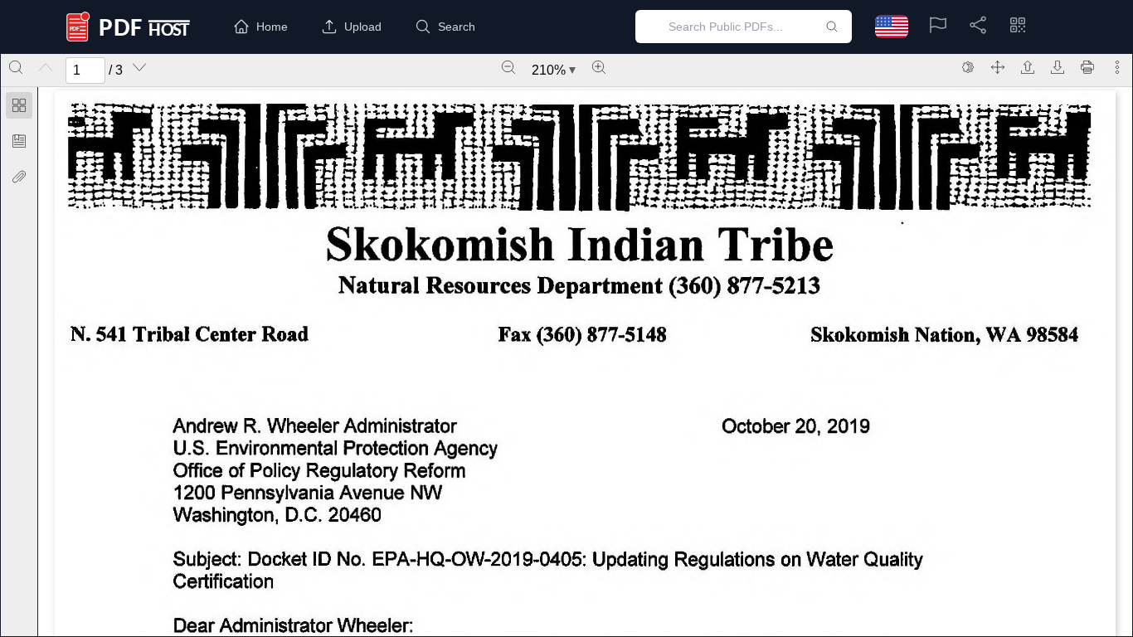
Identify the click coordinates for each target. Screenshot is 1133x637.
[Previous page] (45, 67)
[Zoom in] (599, 67)
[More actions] (1117, 67)
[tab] (19, 108)
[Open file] (1027, 67)
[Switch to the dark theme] (968, 67)
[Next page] (139, 67)
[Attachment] (19, 176)
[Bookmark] (19, 141)
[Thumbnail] (19, 105)
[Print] (1087, 67)
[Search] (15, 67)
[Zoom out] (508, 67)
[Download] (1057, 67)
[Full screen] (998, 67)
